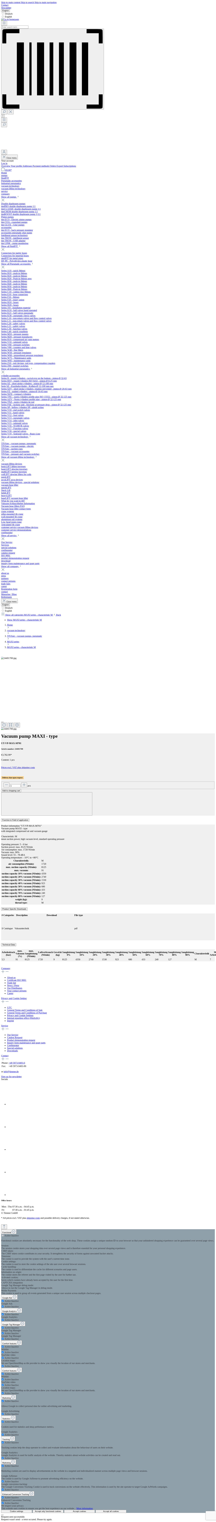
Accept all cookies (111, 1511)
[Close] (2, 722)
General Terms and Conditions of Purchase (27, 1013)
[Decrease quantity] (6, 785)
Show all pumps (9, 197)
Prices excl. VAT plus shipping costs (18, 767)
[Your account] (4, 152)
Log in (4, 163)
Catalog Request (14, 1037)
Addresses (27, 166)
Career (10, 993)
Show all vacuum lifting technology (18, 457)
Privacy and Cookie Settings (20, 1015)
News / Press (13, 985)
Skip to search (28, 2)
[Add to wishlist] (46, 804)
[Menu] (4, 23)
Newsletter (6, 7)
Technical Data (8, 945)
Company (5, 968)
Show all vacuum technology (15, 437)
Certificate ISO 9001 (16, 980)
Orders (53, 166)
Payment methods (41, 166)
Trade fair (11, 983)
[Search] (4, 112)
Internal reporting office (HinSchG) (23, 1018)
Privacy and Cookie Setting (14, 998)
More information (84, 1508)
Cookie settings (16, 1511)
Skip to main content (11, 2)
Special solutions (15, 1048)
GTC (9, 1007)
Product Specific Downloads (14, 909)
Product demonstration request (21, 1040)
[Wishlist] (23, 148)
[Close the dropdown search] (11, 112)
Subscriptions (69, 166)
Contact (4, 5)
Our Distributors (14, 988)
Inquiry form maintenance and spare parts (26, 1043)
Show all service (9, 535)
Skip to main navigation (46, 2)
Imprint (10, 1020)
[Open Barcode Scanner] (52, 69)
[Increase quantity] (24, 785)
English (8, 16)
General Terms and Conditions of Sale (24, 1010)
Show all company (10, 566)
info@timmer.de (11, 1071)
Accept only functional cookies (48, 1511)
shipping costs (33, 1218)
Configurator (13, 1045)
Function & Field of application (15, 820)
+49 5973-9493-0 (17, 1063)
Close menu (11, 158)
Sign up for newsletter (11, 1076)
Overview (6, 166)
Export (60, 166)
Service (4, 1025)
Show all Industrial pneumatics (15, 369)
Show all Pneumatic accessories (16, 264)
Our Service (12, 1035)
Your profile (16, 166)
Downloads (12, 1050)
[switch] (3, 1235)
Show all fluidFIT (9, 246)
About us (11, 977)
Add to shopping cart (11, 791)
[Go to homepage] (10, 19)
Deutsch (8, 13)
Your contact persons (16, 990)
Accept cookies (79, 1511)
